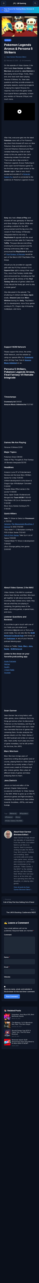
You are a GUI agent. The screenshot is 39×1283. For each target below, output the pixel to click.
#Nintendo (13, 813)
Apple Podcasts (10, 661)
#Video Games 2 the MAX (13, 821)
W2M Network (16, 649)
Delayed (7, 527)
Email (7, 967)
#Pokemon (8, 817)
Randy (6, 649)
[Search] (35, 3)
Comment (8, 935)
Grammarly (28, 357)
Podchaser (11, 638)
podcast (7, 40)
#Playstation (24, 813)
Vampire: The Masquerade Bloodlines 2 (19, 524)
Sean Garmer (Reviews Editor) (16, 57)
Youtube (7, 673)
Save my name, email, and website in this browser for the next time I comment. (19, 990)
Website (7, 977)
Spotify (7, 667)
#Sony (18, 817)
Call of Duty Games (11, 535)
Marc (25, 646)
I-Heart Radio (9, 670)
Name (7, 957)
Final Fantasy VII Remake (15, 254)
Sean (20, 646)
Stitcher (7, 664)
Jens (30, 646)
